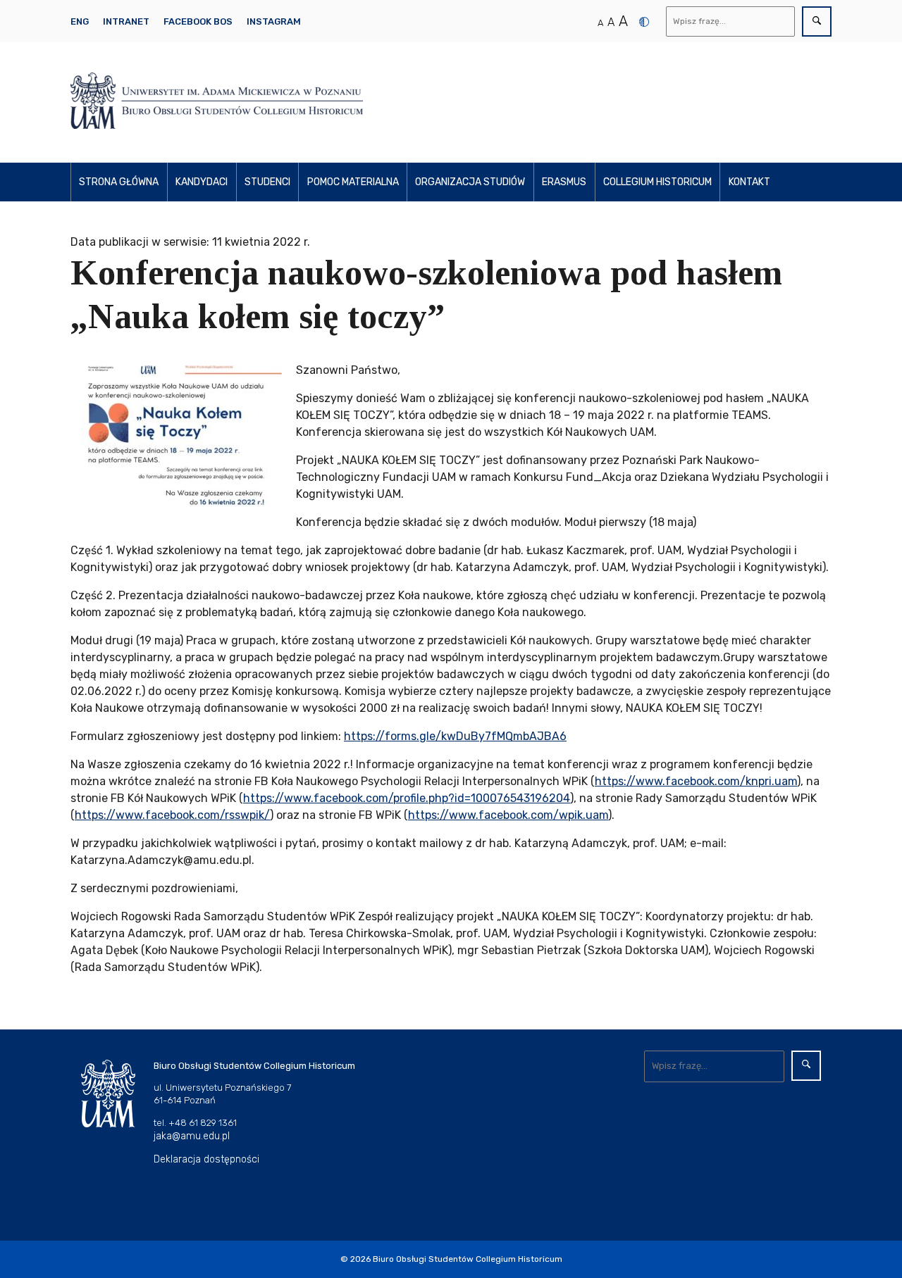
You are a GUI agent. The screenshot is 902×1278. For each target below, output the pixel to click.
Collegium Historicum (657, 182)
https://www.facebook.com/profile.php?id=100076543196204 (406, 798)
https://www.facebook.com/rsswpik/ (172, 815)
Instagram (274, 21)
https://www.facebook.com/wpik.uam (508, 815)
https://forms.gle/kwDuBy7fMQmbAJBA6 (455, 736)
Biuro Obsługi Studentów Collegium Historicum (467, 1259)
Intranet (126, 21)
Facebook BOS (198, 21)
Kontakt (749, 182)
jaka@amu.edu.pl (192, 1136)
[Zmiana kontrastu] (644, 22)
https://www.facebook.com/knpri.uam (696, 781)
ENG (79, 21)
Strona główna (119, 182)
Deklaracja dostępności (206, 1159)
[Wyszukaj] (817, 21)
